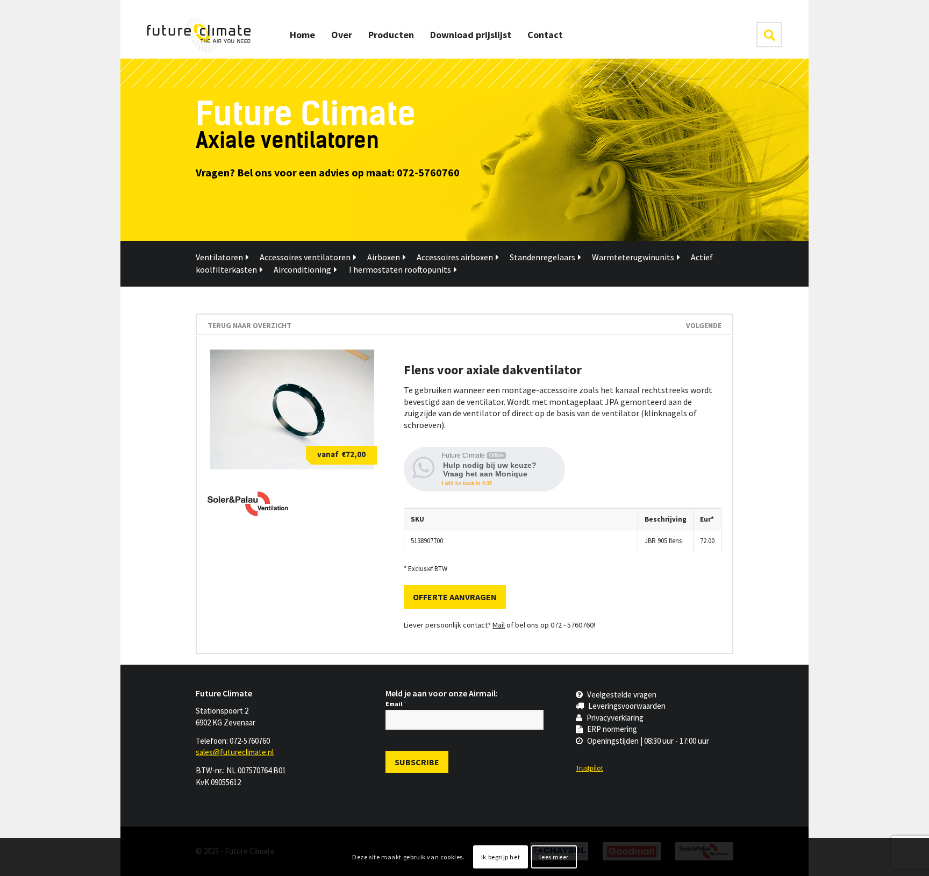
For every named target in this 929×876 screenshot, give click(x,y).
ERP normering (612, 729)
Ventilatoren (219, 257)
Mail (498, 625)
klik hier (769, 34)
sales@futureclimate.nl (235, 752)
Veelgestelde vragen (621, 694)
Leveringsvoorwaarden (627, 706)
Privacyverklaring (615, 718)
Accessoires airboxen (455, 257)
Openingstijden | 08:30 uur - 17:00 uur (648, 741)
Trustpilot (589, 768)
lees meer (553, 857)
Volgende (703, 325)
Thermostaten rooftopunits (399, 269)
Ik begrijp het (500, 857)
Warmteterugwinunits (633, 257)
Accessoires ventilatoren (305, 257)
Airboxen (383, 257)
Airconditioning (302, 269)
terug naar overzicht (249, 325)
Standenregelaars (542, 257)
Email (395, 704)
